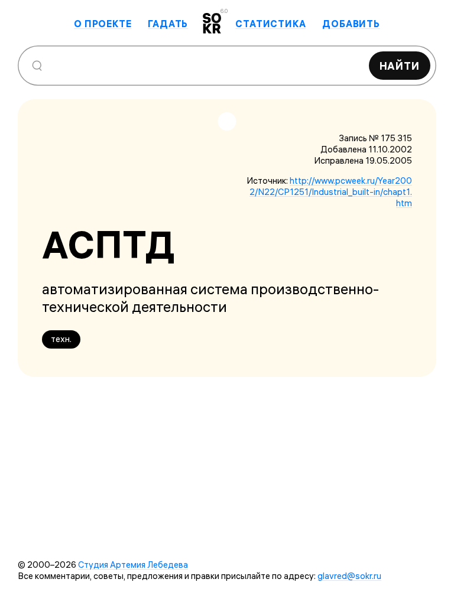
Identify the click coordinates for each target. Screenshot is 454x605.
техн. (61, 338)
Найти (400, 66)
